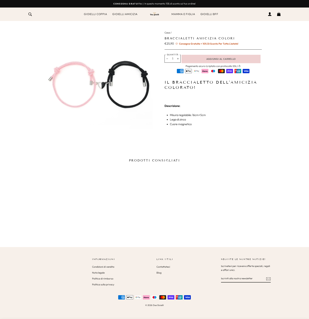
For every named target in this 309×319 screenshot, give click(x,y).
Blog (158, 272)
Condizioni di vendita (103, 266)
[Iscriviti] (268, 278)
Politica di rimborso (102, 278)
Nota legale (98, 272)
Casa (167, 32)
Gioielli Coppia (95, 14)
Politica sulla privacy (103, 284)
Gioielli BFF (209, 14)
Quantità (172, 54)
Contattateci (163, 266)
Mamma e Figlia (183, 14)
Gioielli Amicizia (125, 14)
